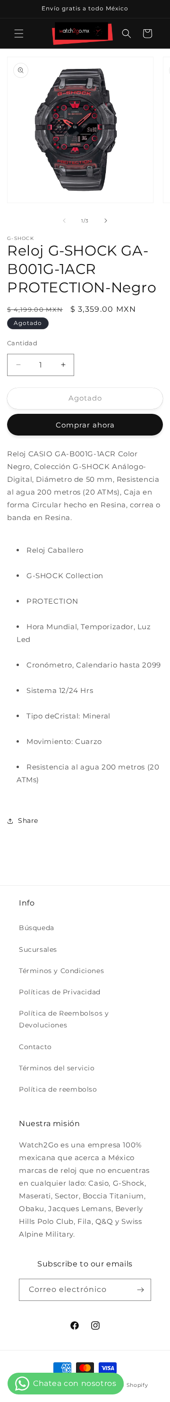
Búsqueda (36, 927)
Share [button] (28, 820)
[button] (18, 33)
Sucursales (38, 949)
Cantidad (22, 343)
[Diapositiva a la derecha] (105, 220)
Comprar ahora (85, 424)
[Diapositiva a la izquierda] (64, 220)
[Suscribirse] (140, 1290)
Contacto (35, 1047)
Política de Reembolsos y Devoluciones (64, 1019)
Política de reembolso (58, 1089)
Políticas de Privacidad (60, 992)
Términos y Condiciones (61, 970)
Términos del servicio (57, 1068)
